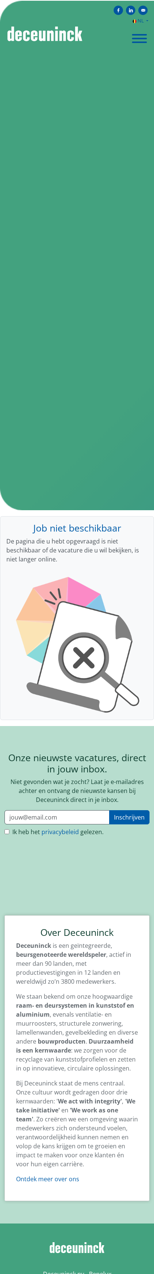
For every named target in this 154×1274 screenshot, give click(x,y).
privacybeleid (60, 832)
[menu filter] (77, 0)
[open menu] (139, 36)
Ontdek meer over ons (47, 1179)
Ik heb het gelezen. (57, 832)
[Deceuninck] (77, 1247)
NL (140, 20)
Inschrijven (129, 817)
